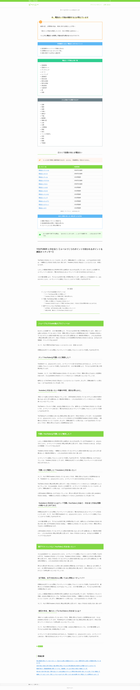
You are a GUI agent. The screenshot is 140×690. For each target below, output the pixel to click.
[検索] (110, 1)
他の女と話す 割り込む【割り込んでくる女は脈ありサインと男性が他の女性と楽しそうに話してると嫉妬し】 (68, 671)
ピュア (46, 201)
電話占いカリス (43, 173)
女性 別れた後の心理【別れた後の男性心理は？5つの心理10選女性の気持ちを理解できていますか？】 (66, 665)
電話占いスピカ (43, 191)
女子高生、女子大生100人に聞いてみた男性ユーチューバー (60, 308)
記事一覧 (40, 646)
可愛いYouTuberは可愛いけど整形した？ (55, 299)
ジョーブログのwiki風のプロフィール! (54, 292)
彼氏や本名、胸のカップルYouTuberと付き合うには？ (59, 310)
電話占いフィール (44, 170)
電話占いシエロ (43, 187)
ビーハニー (34, 5)
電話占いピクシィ (44, 204)
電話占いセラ (42, 208)
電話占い (41, 201)
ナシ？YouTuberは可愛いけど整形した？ (55, 294)
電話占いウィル (43, 177)
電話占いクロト (43, 184)
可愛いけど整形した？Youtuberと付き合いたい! (57, 301)
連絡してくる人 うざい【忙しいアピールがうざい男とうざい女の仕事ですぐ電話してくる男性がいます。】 (67, 674)
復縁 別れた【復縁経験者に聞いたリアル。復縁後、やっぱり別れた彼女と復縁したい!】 (62, 668)
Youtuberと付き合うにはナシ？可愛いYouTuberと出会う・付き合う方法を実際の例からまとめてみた (71, 303)
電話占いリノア (43, 197)
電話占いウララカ (44, 180)
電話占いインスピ (44, 194)
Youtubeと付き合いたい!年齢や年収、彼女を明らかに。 (59, 296)
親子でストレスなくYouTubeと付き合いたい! (56, 306)
